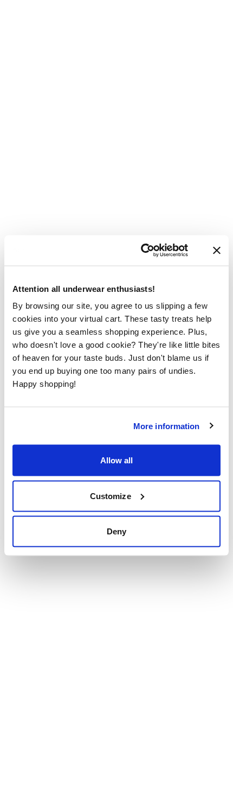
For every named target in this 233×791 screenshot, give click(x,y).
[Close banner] (217, 250)
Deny (116, 531)
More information (166, 425)
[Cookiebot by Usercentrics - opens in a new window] (153, 251)
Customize (110, 495)
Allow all (116, 460)
